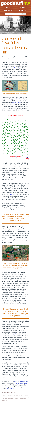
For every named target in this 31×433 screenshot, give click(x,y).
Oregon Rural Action (22, 397)
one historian (17, 99)
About (8, 7)
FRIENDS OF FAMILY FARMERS (20, 395)
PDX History (10, 388)
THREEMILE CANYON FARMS (9, 397)
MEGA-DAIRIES (8, 395)
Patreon (22, 10)
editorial (16, 398)
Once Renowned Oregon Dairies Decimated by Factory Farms (14, 45)
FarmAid (16, 68)
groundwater (6, 398)
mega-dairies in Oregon (21, 381)
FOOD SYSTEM (23, 398)
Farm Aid (4, 400)
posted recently (19, 230)
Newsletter (8, 10)
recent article (16, 102)
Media (22, 7)
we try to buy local (21, 383)
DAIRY (11, 398)
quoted (15, 334)
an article (12, 194)
